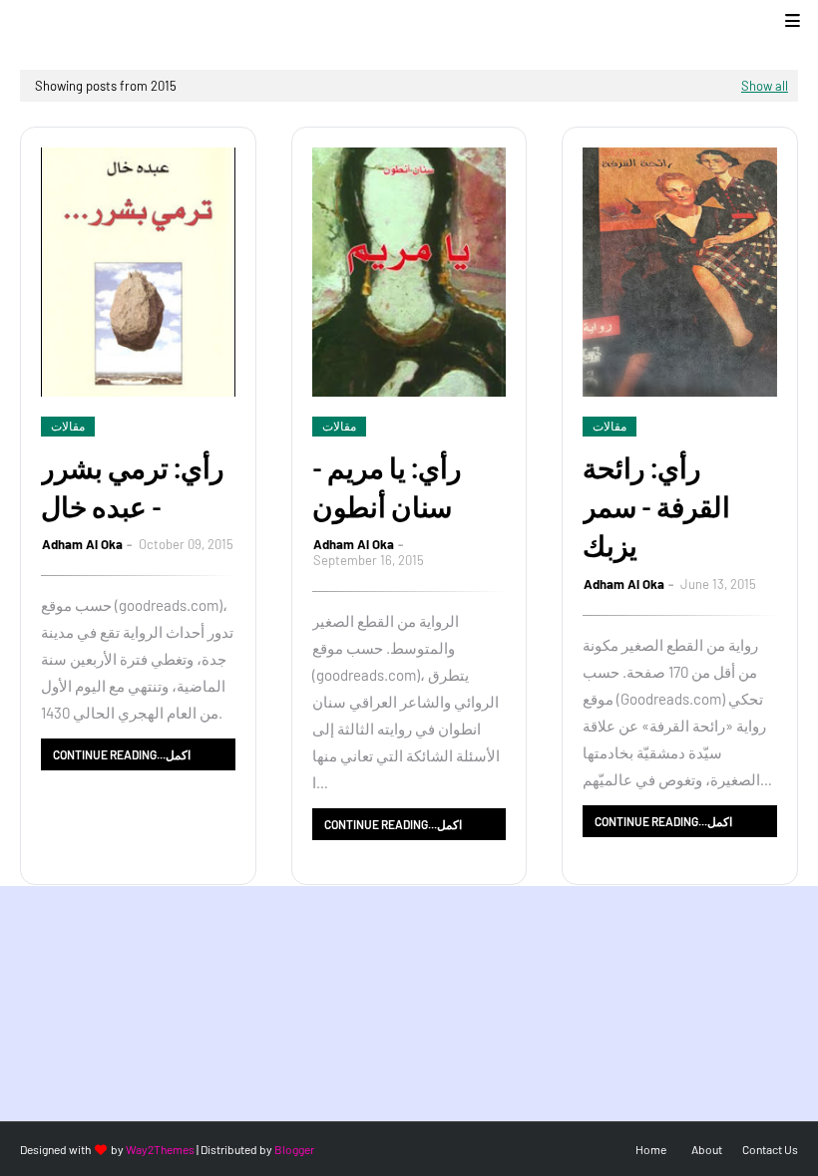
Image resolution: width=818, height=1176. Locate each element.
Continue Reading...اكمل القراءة (122, 758)
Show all (764, 86)
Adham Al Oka (82, 544)
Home (650, 1149)
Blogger (294, 1149)
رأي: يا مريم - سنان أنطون (387, 486)
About (706, 1149)
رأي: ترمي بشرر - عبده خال (132, 486)
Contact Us (770, 1149)
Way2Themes (160, 1149)
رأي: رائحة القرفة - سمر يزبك (656, 506)
